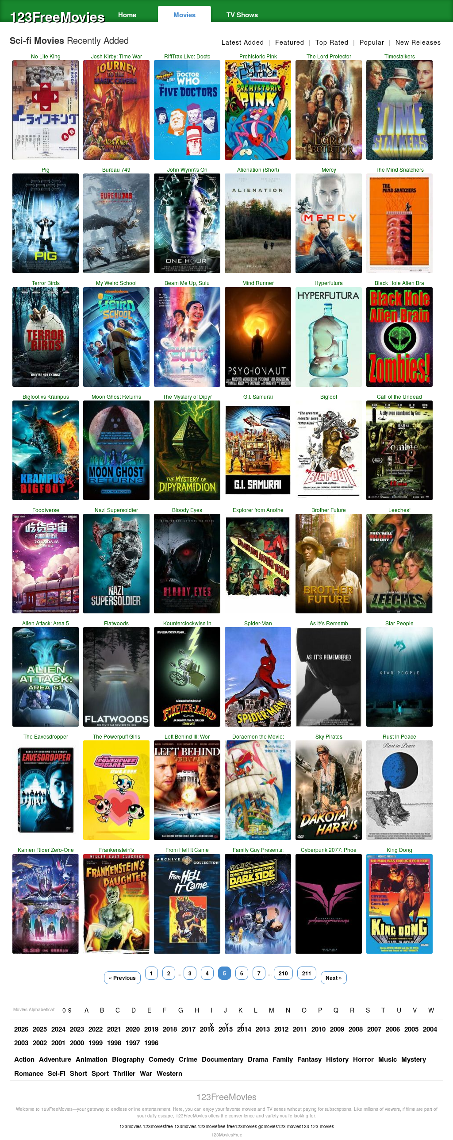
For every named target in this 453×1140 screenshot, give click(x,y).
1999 (95, 1043)
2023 (77, 1029)
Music (387, 1059)
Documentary (222, 1059)
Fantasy (309, 1059)
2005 (411, 1029)
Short (78, 1073)
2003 (21, 1043)
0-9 (67, 1009)
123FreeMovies (54, 16)
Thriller (124, 1073)
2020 (133, 1029)
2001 (58, 1043)
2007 (374, 1029)
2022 (95, 1029)
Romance (28, 1073)
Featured (289, 42)
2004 (430, 1029)
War (146, 1073)
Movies (184, 14)
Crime (188, 1059)
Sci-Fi (56, 1073)
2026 (21, 1029)
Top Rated (332, 42)
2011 (300, 1029)
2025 (40, 1029)
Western (169, 1073)
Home (127, 14)
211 (306, 973)
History (337, 1059)
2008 (356, 1029)
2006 (393, 1029)
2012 (281, 1029)
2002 (40, 1043)
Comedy (161, 1059)
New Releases (418, 42)
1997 (133, 1043)
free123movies (242, 1126)
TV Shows (242, 14)
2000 (77, 1043)
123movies (130, 1126)
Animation (91, 1059)
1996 (151, 1043)
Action (24, 1059)
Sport (100, 1073)
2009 (337, 1029)
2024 (58, 1029)
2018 (170, 1029)
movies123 (298, 1126)
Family (283, 1059)
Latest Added (243, 42)
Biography (128, 1059)
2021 (114, 1029)
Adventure (55, 1059)
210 (283, 973)
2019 (151, 1029)
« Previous (122, 978)
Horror (363, 1059)
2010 (318, 1029)
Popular (372, 42)
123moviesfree (158, 1126)
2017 (188, 1029)
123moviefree (212, 1126)
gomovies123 (272, 1126)
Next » (334, 978)
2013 (263, 1029)
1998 (114, 1043)
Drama (258, 1059)
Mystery (413, 1059)
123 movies (322, 1126)
